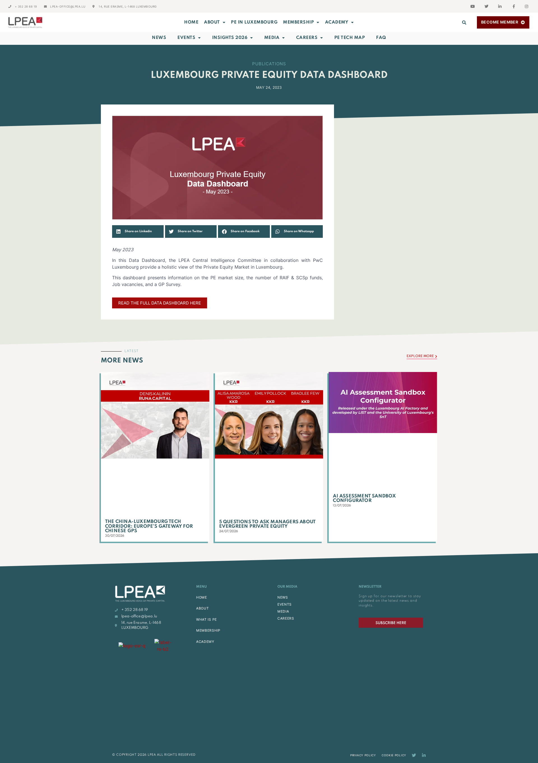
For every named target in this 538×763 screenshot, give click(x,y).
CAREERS (285, 618)
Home (191, 22)
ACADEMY (337, 22)
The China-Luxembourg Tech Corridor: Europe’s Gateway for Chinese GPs (149, 526)
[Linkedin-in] (424, 755)
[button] (464, 22)
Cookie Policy (394, 755)
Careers (307, 38)
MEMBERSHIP (298, 22)
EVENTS (284, 604)
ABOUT (212, 22)
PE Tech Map (349, 38)
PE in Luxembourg (254, 22)
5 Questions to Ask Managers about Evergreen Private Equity (267, 524)
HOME (201, 597)
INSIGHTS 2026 (230, 38)
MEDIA (283, 611)
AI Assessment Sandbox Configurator (364, 498)
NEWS (282, 597)
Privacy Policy (363, 755)
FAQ (381, 38)
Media (272, 38)
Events (186, 38)
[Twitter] (414, 755)
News (159, 38)
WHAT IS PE (206, 619)
